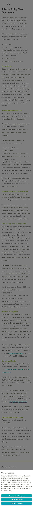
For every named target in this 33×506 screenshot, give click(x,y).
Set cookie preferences (16, 496)
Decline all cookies (17, 503)
